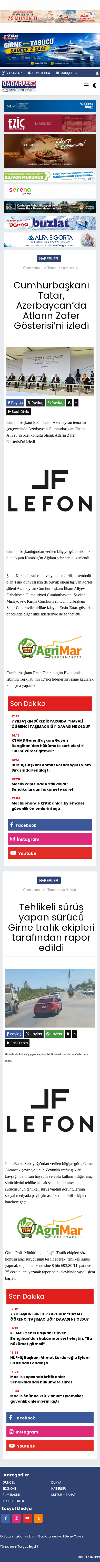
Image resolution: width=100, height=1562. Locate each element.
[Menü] (86, 85)
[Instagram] (16, 1518)
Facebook (25, 825)
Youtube (26, 853)
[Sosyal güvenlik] (50, 175)
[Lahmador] (50, 150)
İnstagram (27, 839)
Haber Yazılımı (89, 1557)
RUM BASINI (11, 1495)
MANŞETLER (68, 73)
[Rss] (38, 1518)
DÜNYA (56, 1482)
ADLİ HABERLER (13, 1501)
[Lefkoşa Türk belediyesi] (50, 206)
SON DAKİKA (41, 73)
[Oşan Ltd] (50, 239)
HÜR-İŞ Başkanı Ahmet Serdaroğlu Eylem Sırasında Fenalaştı (51, 767)
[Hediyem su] (50, 222)
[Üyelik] (97, 73)
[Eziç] (50, 122)
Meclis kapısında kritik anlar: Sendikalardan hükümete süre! (42, 787)
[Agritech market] (50, 647)
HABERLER (48, 258)
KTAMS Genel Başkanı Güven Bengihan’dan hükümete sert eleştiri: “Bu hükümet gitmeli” (48, 746)
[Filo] (50, 49)
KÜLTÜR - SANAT (63, 1495)
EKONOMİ (9, 1488)
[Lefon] (50, 491)
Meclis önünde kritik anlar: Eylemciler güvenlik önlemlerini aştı (48, 806)
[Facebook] (5, 1518)
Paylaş (16, 402)
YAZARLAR (14, 73)
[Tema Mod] (95, 86)
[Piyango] (50, 16)
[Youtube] (27, 1518)
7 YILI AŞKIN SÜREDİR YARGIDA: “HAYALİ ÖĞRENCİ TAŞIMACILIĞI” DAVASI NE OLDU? (51, 724)
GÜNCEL (9, 1482)
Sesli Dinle (20, 411)
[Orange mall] (50, 190)
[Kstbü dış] (50, 105)
